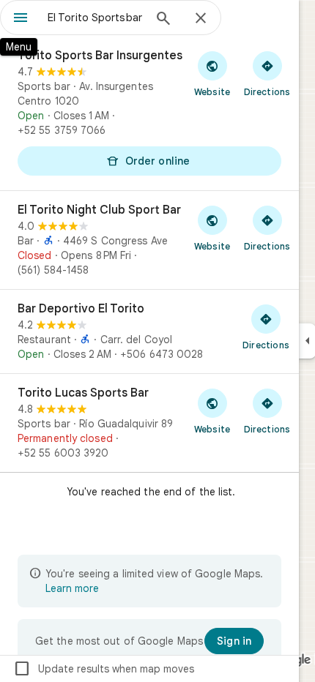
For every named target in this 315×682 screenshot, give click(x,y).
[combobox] (95, 17)
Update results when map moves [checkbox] (103, 669)
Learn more (72, 588)
